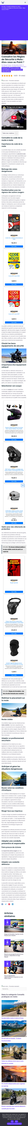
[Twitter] (6, 904)
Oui (12, 1121)
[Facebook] (2, 904)
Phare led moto (6, 71)
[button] (10, 80)
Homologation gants (7, 69)
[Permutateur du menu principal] (25, 2)
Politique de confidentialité (14, 1123)
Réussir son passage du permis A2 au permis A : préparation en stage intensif (13, 956)
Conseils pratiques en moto (19, 66)
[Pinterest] (9, 904)
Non (16, 1121)
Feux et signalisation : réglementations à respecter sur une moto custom (13, 977)
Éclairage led (5, 68)
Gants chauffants (15, 68)
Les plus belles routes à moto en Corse (12, 1018)
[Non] (26, 1119)
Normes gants (18, 69)
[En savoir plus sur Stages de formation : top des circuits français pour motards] (14, 925)
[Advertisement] (14, 25)
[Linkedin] (12, 904)
